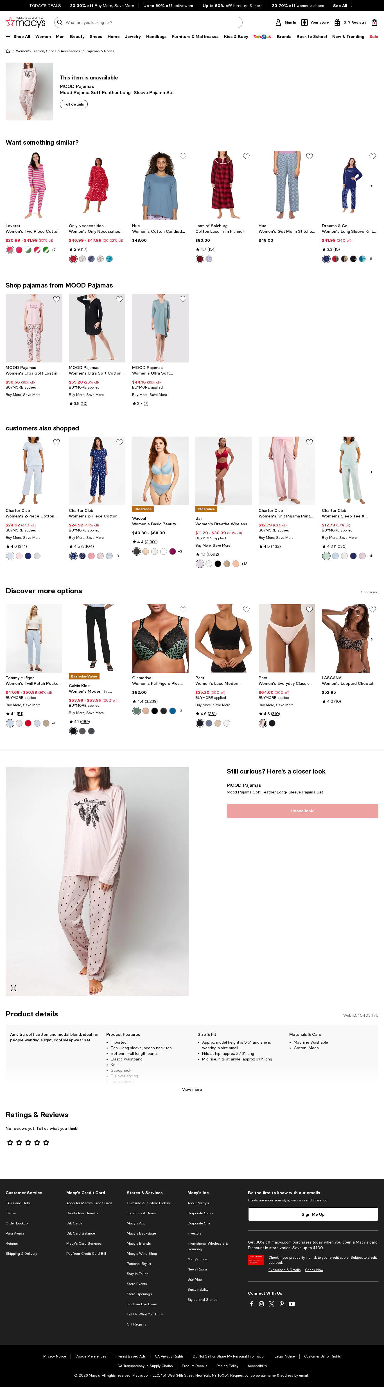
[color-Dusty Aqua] (326, 556)
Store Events (137, 1284)
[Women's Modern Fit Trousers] (97, 638)
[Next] (371, 186)
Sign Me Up (313, 1214)
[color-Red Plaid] (199, 259)
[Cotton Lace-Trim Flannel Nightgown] (223, 185)
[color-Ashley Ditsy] (100, 556)
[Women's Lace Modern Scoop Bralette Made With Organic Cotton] (223, 638)
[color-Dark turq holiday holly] (109, 259)
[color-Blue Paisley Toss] (82, 556)
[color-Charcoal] (82, 731)
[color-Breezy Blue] (37, 723)
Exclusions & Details (284, 1270)
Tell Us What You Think (145, 1314)
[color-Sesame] (217, 723)
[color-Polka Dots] (28, 556)
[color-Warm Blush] (362, 556)
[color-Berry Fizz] (172, 551)
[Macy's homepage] (8, 51)
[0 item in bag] (374, 22)
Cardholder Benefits (82, 1213)
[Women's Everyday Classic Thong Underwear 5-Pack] (287, 638)
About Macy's (198, 1203)
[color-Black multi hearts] (353, 259)
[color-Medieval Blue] (353, 556)
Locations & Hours (141, 1213)
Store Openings (139, 1294)
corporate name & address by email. (280, 1375)
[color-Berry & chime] (10, 250)
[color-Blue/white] (10, 723)
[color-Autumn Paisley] (73, 556)
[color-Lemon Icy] (344, 556)
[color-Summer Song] (335, 556)
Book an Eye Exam (142, 1304)
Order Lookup (17, 1223)
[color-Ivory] (154, 551)
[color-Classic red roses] (73, 259)
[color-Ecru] (19, 723)
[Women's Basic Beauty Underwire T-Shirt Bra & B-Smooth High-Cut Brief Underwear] (160, 471)
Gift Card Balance (80, 1233)
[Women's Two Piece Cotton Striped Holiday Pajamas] (34, 185)
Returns (12, 1243)
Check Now (314, 1270)
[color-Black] (136, 551)
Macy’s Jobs (197, 1259)
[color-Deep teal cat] (362, 259)
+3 (117, 556)
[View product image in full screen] (13, 988)
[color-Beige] (46, 723)
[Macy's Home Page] (25, 22)
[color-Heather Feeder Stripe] (37, 556)
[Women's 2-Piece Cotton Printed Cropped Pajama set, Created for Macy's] (34, 471)
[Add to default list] (183, 156)
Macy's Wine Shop (142, 1254)
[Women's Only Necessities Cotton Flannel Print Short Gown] (97, 185)
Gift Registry (136, 1324)
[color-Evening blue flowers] (326, 259)
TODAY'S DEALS (45, 5)
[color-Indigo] (91, 731)
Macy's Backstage (141, 1233)
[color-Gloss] (199, 563)
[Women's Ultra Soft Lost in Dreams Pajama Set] (34, 328)
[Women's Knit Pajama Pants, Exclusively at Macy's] (287, 471)
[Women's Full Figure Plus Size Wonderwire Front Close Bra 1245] (160, 638)
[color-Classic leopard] (344, 259)
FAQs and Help (18, 1203)
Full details (74, 104)
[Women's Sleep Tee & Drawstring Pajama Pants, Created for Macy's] (350, 471)
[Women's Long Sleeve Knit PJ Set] (350, 185)
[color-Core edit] (263, 723)
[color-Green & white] (28, 250)
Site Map (195, 1279)
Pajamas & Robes (100, 51)
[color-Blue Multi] (208, 259)
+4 (370, 556)
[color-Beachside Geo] (109, 556)
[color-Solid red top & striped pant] (37, 250)
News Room (197, 1269)
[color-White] (163, 551)
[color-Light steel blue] (208, 723)
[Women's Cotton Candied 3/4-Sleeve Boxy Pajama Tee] (160, 185)
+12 (244, 564)
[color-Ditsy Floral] (19, 556)
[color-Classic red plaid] (335, 259)
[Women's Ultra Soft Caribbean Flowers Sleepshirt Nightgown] (160, 328)
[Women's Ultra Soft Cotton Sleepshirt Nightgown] (97, 328)
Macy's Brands (139, 1243)
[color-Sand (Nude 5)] (145, 551)
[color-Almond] (226, 563)
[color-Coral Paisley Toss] (91, 556)
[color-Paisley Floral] (10, 556)
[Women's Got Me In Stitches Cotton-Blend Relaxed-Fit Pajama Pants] (287, 185)
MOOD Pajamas (77, 86)
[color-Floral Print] (163, 711)
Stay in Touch (137, 1274)
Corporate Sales (200, 1213)
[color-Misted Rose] (235, 563)
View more (192, 1089)
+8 (370, 259)
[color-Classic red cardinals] (100, 259)
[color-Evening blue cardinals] (91, 259)
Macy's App (136, 1223)
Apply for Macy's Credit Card (89, 1203)
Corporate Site (199, 1223)
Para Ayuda (15, 1233)
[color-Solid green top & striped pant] (46, 250)
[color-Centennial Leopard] (136, 711)
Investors (194, 1233)
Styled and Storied (203, 1300)
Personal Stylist (139, 1264)
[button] (97, 881)
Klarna (11, 1213)
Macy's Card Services (83, 1243)
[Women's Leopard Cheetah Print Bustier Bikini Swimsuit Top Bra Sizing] (350, 638)
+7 (54, 250)
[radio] (10, 249)
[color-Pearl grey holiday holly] (82, 259)
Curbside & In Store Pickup (148, 1203)
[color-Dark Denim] (172, 711)
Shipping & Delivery (21, 1254)
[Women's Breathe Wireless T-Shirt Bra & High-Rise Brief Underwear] (223, 471)
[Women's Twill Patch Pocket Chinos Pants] (34, 638)
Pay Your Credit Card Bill (86, 1254)
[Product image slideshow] (97, 881)
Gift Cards (74, 1223)
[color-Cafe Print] (145, 711)
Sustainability (198, 1290)
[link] (34, 238)
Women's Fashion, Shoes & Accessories (48, 51)
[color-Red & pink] (19, 250)
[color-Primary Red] (28, 723)
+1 (53, 723)
